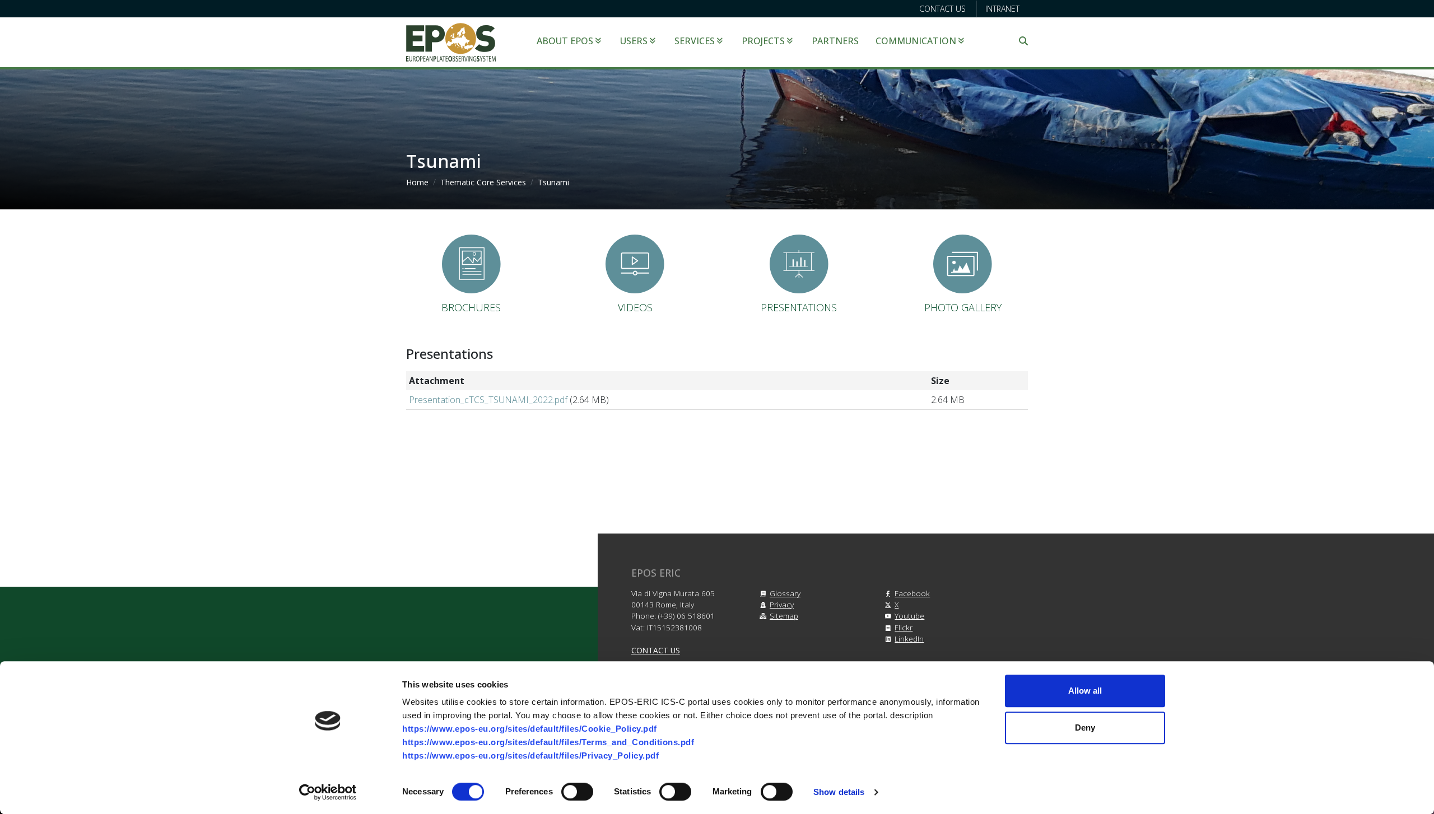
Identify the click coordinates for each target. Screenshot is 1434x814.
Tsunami (553, 182)
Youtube (909, 615)
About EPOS (565, 41)
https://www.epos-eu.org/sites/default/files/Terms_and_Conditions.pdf (548, 742)
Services (694, 41)
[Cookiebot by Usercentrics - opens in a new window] (328, 792)
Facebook (912, 593)
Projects (763, 41)
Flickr (903, 627)
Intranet (1002, 8)
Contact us (942, 8)
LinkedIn (909, 638)
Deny (1085, 727)
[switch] (577, 792)
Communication (916, 41)
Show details (838, 792)
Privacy (782, 604)
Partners (835, 41)
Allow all (1085, 690)
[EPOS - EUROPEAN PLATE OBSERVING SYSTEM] (451, 41)
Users (634, 41)
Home (417, 182)
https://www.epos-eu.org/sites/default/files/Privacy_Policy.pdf (530, 755)
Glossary (785, 593)
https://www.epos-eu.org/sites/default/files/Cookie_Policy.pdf (529, 728)
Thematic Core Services (483, 182)
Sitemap (784, 615)
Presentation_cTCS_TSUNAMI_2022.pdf (488, 400)
